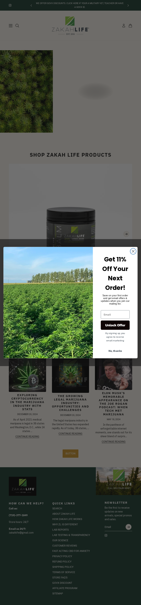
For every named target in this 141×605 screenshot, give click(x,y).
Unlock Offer (115, 325)
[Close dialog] (133, 251)
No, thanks (115, 350)
